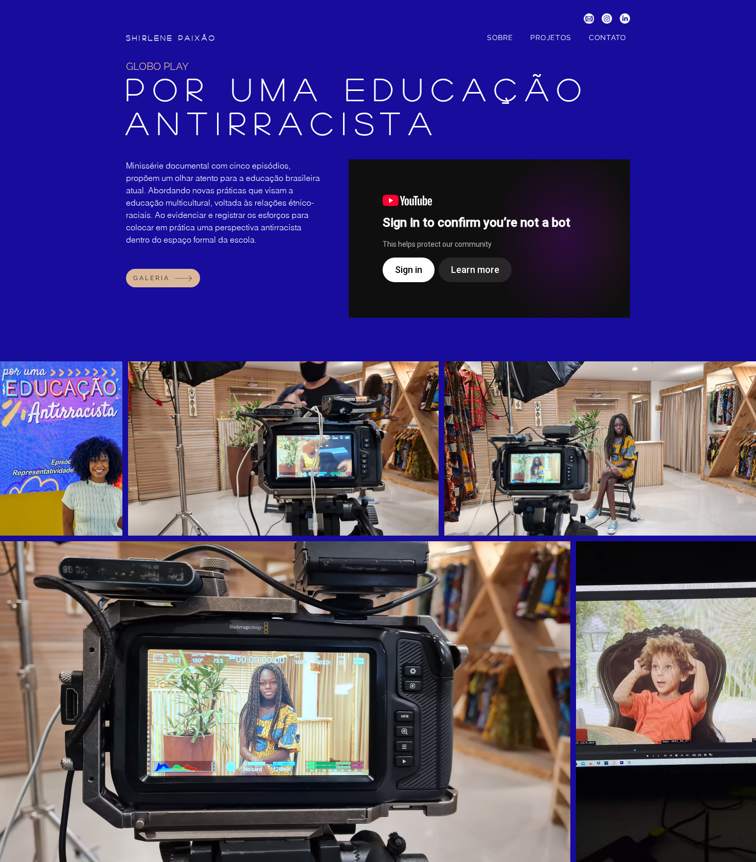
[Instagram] (607, 18)
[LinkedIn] (625, 18)
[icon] (589, 18)
